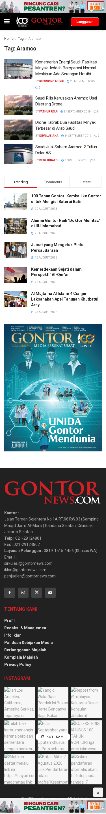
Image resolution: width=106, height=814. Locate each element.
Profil (9, 620)
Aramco (34, 39)
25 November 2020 (83, 81)
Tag (21, 39)
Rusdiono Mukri (51, 81)
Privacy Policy (17, 664)
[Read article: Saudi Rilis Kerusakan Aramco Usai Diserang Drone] (18, 105)
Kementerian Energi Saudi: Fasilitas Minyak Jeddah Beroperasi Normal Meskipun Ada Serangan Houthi (66, 67)
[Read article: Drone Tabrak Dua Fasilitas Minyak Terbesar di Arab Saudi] (18, 130)
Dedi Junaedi (49, 160)
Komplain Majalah (21, 657)
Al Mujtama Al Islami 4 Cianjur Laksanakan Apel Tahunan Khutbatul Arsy (64, 299)
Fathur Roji (48, 111)
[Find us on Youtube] (50, 593)
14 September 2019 (78, 135)
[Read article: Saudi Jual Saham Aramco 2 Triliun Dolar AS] (18, 154)
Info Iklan (12, 635)
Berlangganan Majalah (25, 650)
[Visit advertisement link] (53, 6)
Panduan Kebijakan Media (28, 642)
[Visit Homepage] (39, 21)
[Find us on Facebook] (9, 593)
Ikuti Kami (54, 737)
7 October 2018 (75, 160)
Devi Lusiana (49, 135)
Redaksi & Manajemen (25, 628)
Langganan (84, 22)
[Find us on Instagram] (23, 593)
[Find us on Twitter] (36, 593)
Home (9, 39)
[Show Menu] (7, 21)
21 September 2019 (77, 111)
